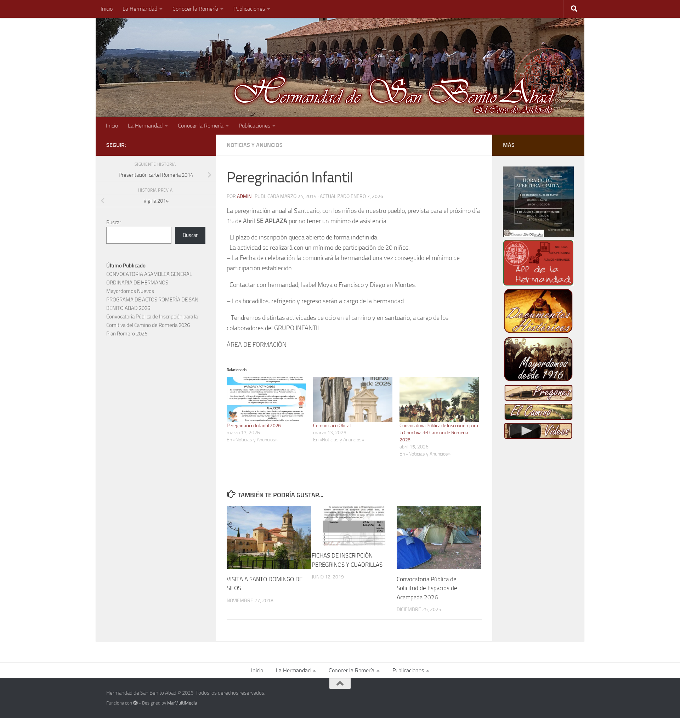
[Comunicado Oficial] (352, 399)
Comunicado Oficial (332, 426)
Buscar (113, 222)
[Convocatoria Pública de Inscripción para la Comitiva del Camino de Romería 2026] (439, 399)
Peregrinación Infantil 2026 (254, 426)
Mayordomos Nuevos (130, 291)
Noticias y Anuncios (255, 145)
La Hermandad (140, 8)
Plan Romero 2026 (126, 333)
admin (244, 196)
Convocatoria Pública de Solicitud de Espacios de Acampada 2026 (427, 588)
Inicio (107, 8)
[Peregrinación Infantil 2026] (266, 399)
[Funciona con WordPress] (135, 703)
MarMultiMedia (182, 703)
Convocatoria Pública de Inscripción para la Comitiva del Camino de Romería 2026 (439, 433)
